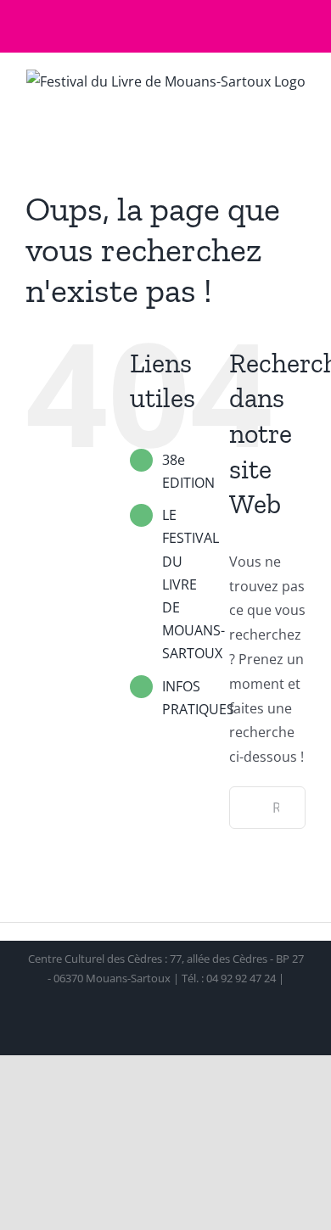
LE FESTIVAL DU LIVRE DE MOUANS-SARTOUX (193, 584)
